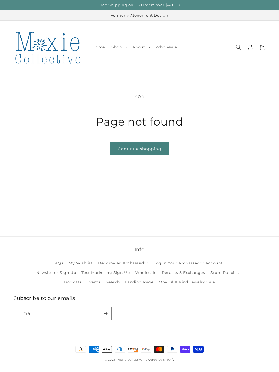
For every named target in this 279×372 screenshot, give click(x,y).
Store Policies (224, 272)
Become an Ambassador (123, 263)
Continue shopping (139, 148)
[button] (118, 47)
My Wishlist (81, 263)
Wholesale (145, 272)
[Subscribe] (105, 313)
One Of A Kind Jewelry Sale (187, 282)
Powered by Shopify (159, 359)
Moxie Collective (130, 359)
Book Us (72, 282)
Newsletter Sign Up (56, 272)
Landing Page (139, 282)
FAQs (57, 263)
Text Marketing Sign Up (105, 272)
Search (113, 282)
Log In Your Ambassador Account (188, 263)
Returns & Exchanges (183, 272)
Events (94, 282)
